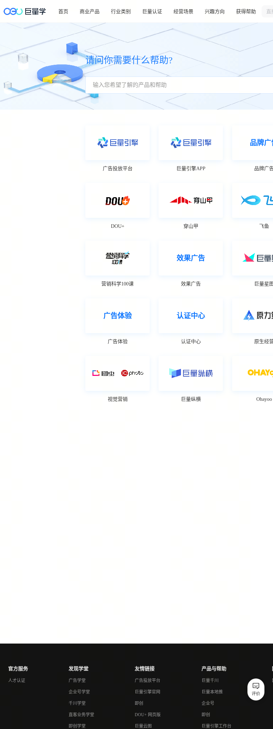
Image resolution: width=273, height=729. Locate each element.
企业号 (208, 703)
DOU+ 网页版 (148, 714)
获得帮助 (246, 11)
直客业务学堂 (81, 714)
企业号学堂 (79, 691)
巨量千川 (210, 680)
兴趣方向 (215, 11)
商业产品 (90, 11)
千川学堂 (77, 703)
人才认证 (16, 680)
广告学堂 (77, 680)
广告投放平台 (147, 680)
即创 (139, 703)
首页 (63, 11)
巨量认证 (152, 11)
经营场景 (183, 11)
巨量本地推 (212, 691)
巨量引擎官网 (147, 691)
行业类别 (121, 11)
